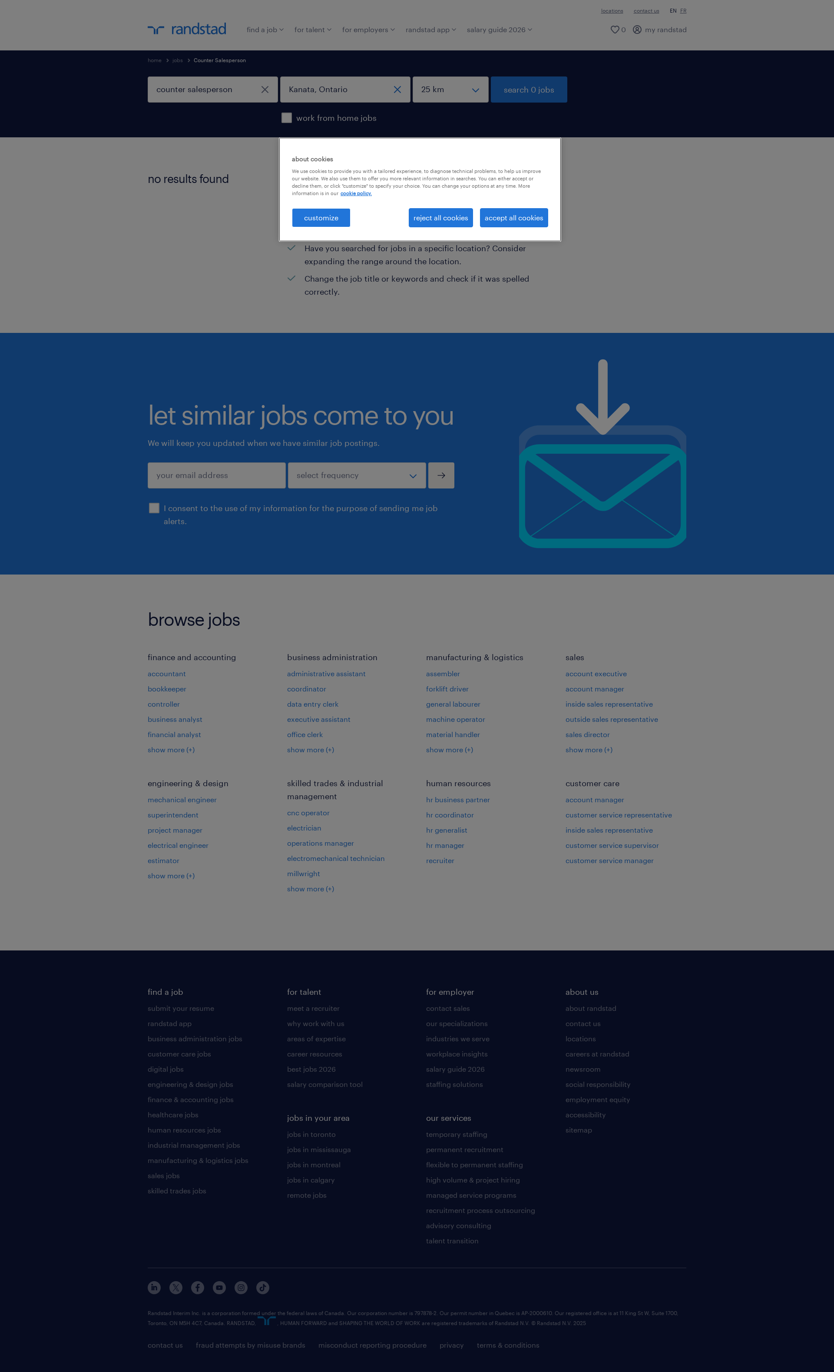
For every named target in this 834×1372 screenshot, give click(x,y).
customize (321, 217)
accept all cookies (514, 217)
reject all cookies (441, 217)
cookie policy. (356, 193)
